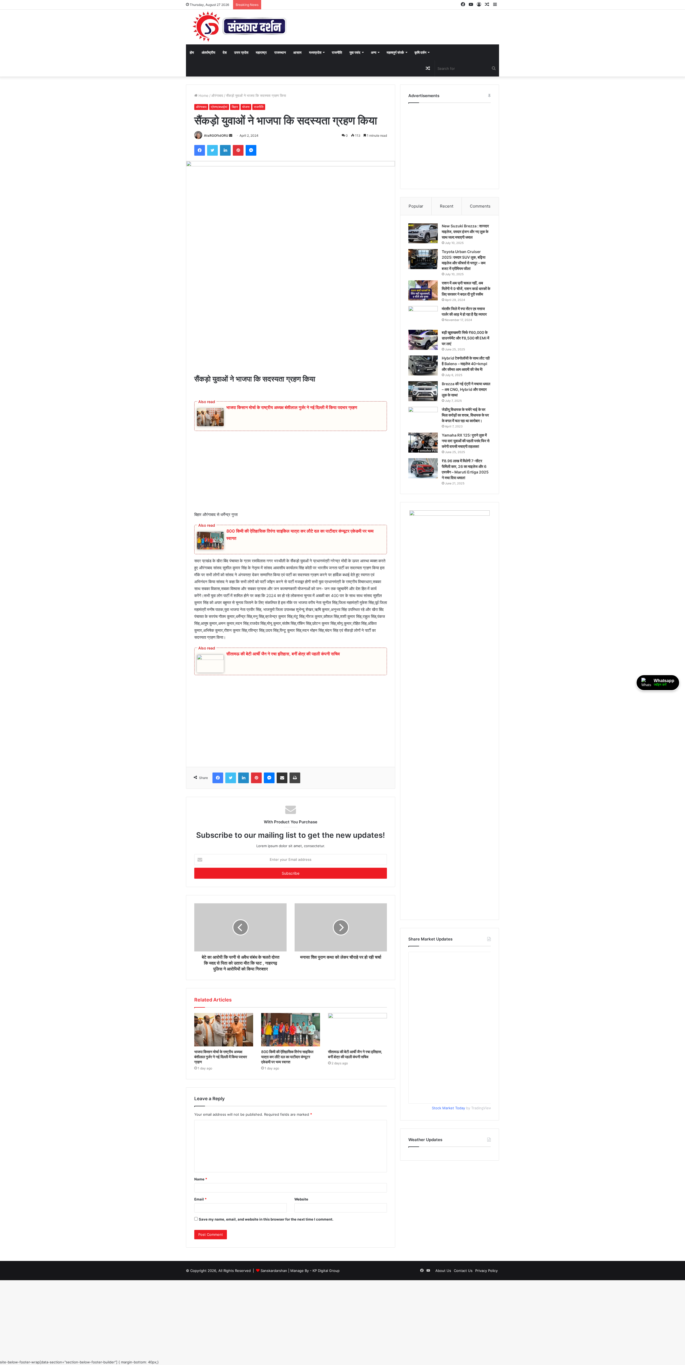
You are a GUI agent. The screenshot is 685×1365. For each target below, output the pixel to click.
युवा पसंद (354, 52)
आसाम (297, 52)
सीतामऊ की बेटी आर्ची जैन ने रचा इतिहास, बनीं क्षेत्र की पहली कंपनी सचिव (283, 669)
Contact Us (463, 1307)
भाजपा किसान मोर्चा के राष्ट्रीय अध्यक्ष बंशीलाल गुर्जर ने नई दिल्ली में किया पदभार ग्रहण (291, 423)
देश (225, 52)
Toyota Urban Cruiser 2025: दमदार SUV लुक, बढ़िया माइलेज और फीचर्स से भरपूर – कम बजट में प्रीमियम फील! (466, 268)
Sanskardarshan (274, 1307)
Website (301, 1236)
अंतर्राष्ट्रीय (208, 52)
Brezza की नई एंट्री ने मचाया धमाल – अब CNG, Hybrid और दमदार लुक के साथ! (464, 422)
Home (202, 95)
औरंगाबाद (217, 95)
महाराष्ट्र (261, 52)
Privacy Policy (486, 1307)
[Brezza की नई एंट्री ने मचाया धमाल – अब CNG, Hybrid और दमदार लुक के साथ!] (423, 421)
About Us (443, 1307)
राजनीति (337, 52)
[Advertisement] (290, 349)
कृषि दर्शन (420, 52)
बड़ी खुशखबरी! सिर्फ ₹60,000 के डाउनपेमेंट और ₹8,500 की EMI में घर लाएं (465, 357)
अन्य (373, 52)
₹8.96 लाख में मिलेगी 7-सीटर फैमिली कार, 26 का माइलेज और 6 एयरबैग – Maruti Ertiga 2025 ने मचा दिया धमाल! (466, 519)
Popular (416, 206)
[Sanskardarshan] (239, 27)
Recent (446, 206)
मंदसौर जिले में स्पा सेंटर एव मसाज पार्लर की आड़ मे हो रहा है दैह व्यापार (465, 331)
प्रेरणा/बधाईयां (219, 107)
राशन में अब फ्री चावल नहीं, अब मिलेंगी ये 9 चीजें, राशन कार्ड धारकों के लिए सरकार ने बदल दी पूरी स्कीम (465, 303)
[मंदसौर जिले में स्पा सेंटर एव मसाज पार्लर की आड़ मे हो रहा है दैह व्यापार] (423, 333)
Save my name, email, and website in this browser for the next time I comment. (266, 1256)
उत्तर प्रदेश (241, 52)
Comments (480, 206)
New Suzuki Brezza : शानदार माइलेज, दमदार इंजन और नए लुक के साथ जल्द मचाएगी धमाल (464, 234)
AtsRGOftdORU (216, 151)
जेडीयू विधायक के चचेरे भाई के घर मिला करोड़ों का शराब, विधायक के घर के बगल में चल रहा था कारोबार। (466, 453)
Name (200, 1216)
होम (192, 52)
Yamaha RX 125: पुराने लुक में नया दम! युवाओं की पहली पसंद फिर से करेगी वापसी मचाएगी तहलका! (466, 485)
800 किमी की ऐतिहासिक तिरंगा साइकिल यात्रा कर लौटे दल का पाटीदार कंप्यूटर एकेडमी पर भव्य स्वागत (289, 1090)
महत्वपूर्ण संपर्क (395, 52)
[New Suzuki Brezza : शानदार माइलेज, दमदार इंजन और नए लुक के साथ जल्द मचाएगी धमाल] (423, 233)
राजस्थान (280, 52)
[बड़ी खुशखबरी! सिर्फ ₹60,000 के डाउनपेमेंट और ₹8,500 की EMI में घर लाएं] (423, 359)
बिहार (235, 107)
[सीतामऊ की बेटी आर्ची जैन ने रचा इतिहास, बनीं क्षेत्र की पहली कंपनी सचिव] (357, 1061)
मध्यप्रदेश (315, 52)
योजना (246, 107)
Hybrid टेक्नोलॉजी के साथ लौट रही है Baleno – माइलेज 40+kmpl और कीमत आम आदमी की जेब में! (465, 388)
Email (200, 1236)
